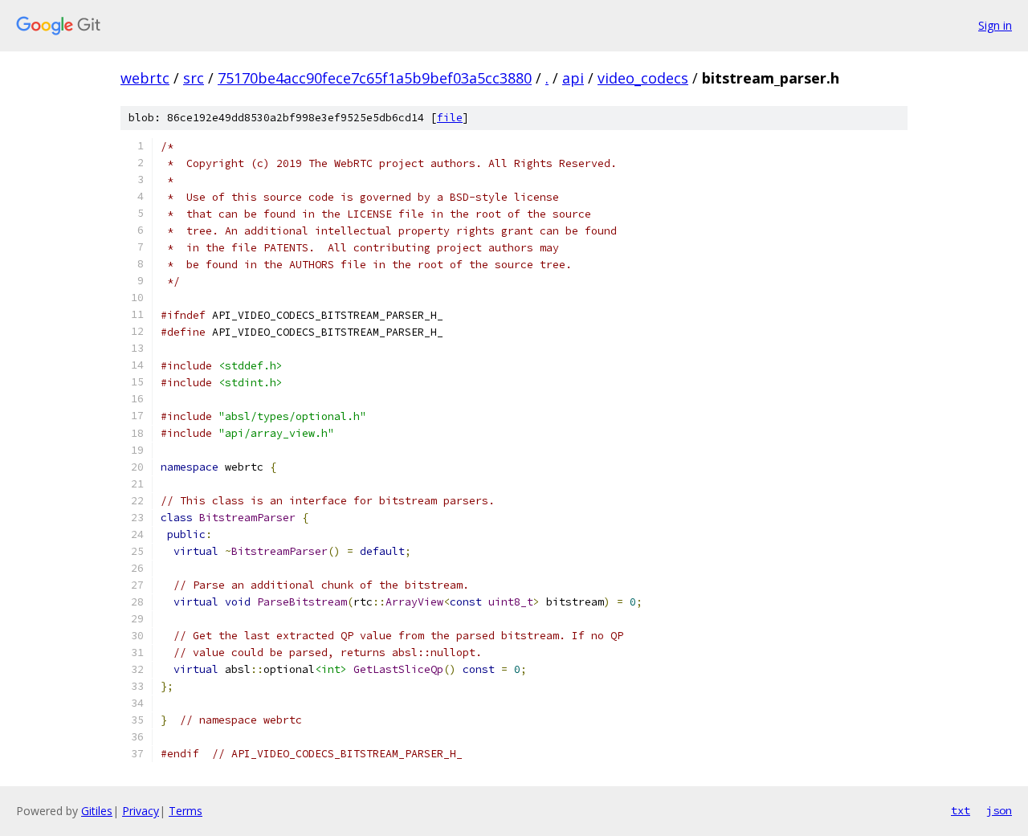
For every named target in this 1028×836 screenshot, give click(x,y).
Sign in (995, 25)
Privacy (140, 810)
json (999, 810)
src (193, 78)
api (573, 78)
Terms (185, 810)
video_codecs (643, 78)
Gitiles (96, 810)
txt (960, 810)
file (450, 117)
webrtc (144, 78)
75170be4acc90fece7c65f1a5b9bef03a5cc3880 (375, 78)
